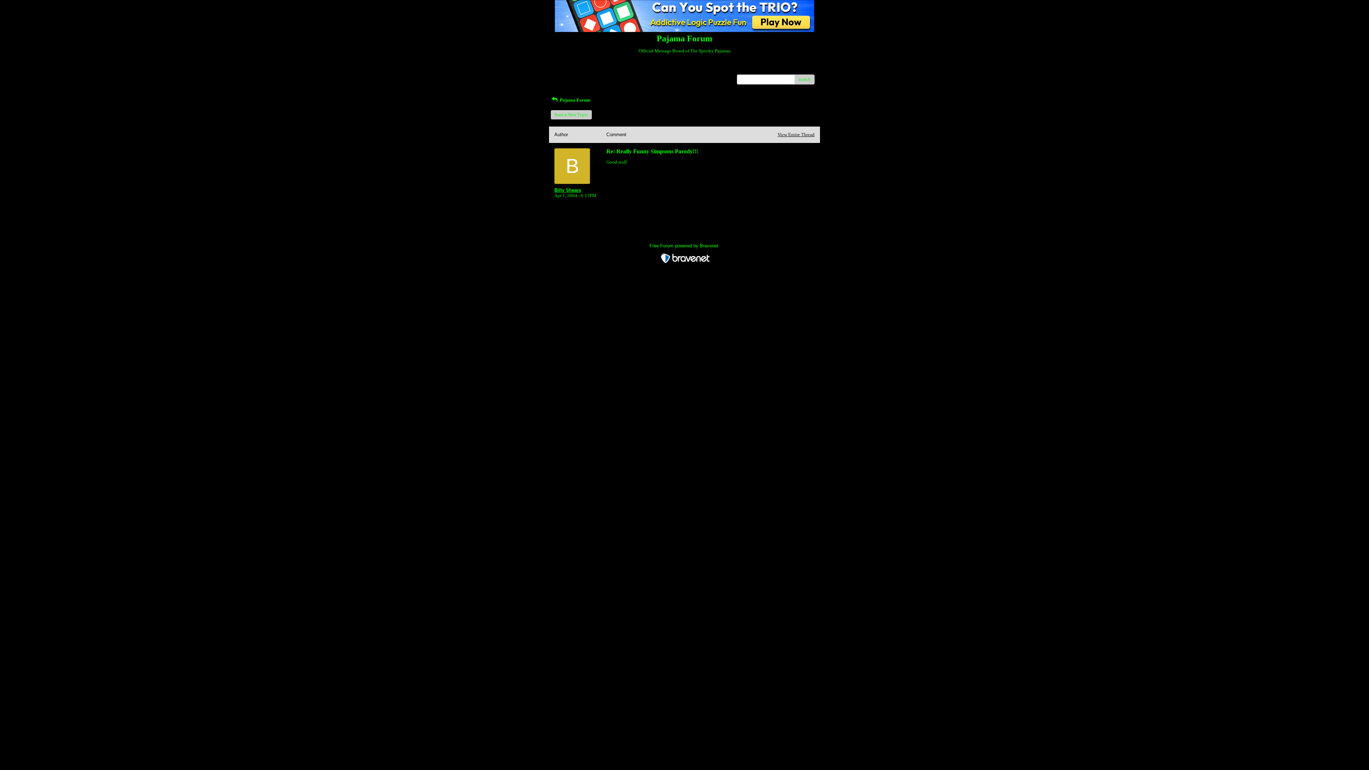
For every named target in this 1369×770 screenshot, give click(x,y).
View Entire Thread (796, 134)
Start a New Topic (571, 114)
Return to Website (571, 69)
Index (600, 69)
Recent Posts (566, 77)
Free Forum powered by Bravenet (685, 245)
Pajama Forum (574, 100)
